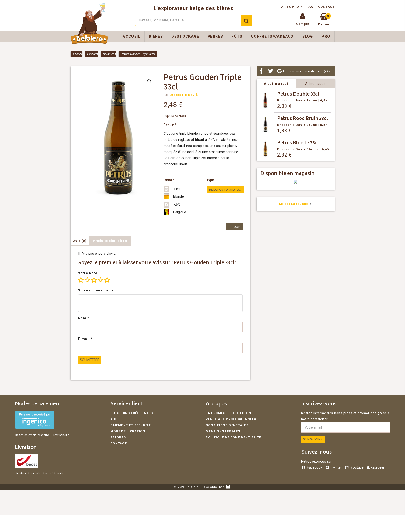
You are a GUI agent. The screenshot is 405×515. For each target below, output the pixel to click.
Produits (92, 54)
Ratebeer (377, 467)
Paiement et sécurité (130, 425)
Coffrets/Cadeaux (272, 36)
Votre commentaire (96, 290)
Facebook (314, 467)
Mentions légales (223, 431)
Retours (118, 437)
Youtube (357, 467)
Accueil (131, 36)
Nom (84, 318)
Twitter (336, 467)
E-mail (85, 339)
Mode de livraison (127, 431)
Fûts (237, 36)
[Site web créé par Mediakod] (228, 487)
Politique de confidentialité (233, 437)
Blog (307, 36)
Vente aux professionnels (231, 419)
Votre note (88, 273)
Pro (326, 36)
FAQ (310, 6)
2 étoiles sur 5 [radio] (87, 280)
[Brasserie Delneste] (295, 182)
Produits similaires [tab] (110, 241)
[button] (149, 81)
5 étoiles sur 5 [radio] (107, 280)
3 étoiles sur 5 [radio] (94, 280)
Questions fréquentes (131, 413)
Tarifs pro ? (291, 6)
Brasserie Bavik (184, 95)
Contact (326, 6)
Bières (156, 36)
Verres (215, 36)
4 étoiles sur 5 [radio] (100, 280)
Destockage (185, 36)
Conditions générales (227, 425)
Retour (234, 226)
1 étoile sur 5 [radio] (81, 280)
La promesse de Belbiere (229, 413)
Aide (114, 419)
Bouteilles (109, 54)
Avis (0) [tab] (79, 241)
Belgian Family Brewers (226, 189)
